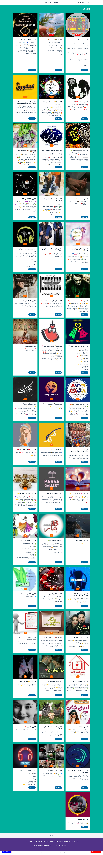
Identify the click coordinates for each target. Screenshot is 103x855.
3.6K (51, 194)
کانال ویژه (78, 34)
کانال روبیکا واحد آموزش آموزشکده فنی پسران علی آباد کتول (26, 638)
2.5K (78, 244)
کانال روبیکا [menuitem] (56, 2)
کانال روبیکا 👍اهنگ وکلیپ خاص (27, 681)
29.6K (25, 34)
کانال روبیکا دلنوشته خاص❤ (81, 638)
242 (25, 488)
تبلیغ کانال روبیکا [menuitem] (48, 2)
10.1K (51, 145)
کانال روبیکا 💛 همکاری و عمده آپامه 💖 (52, 346)
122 (51, 632)
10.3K (78, 145)
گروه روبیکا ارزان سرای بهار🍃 (55, 540)
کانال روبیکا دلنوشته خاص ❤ (55, 681)
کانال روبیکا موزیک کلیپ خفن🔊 (27, 249)
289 (77, 488)
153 (51, 589)
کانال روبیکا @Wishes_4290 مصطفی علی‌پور (53, 727)
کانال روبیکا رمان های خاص (29, 301)
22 (25, 766)
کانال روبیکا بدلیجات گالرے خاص (28, 40)
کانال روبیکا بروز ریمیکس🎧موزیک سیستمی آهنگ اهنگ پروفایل (79, 594)
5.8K (25, 145)
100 (51, 676)
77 (77, 722)
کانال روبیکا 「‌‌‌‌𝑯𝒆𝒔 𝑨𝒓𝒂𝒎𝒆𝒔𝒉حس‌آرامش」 (51, 150)
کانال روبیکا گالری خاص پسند (54, 594)
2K (77, 296)
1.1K (77, 341)
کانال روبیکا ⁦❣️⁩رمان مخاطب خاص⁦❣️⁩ (52, 638)
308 (25, 444)
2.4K (25, 244)
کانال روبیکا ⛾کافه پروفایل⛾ (29, 199)
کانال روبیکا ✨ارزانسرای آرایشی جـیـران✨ (80, 249)
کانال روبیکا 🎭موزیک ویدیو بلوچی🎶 (52, 102)
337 (25, 399)
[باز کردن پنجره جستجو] (14, 2)
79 (25, 676)
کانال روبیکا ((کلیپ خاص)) (81, 540)
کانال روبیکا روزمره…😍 (30, 727)
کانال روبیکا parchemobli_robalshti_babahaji (79, 450)
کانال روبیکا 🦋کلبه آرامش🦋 (55, 40)
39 (25, 722)
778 (51, 341)
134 (77, 632)
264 (51, 488)
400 (51, 399)
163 (77, 589)
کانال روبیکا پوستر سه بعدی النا (80, 681)
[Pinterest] (50, 835)
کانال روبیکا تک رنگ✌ (56, 449)
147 (25, 589)
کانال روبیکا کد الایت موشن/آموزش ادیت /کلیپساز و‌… (78, 771)
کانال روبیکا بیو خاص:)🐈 (81, 199)
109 (25, 632)
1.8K (51, 296)
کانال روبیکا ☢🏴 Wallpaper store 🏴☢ (52, 404)
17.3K (25, 97)
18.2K (78, 97)
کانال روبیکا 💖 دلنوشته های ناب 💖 (79, 493)
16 (77, 814)
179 (51, 535)
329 (77, 444)
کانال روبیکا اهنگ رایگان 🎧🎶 (28, 771)
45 (51, 722)
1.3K (25, 296)
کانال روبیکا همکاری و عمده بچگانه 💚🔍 (78, 346)
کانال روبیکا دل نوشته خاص (29, 346)
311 (51, 444)
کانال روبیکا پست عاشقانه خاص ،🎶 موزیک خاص (53, 199)
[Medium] (52, 835)
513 (25, 341)
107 (77, 676)
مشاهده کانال (84, 70)
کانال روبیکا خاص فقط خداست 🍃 (79, 150)
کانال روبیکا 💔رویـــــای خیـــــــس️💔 (77, 301)
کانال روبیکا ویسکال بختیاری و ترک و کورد (51, 301)
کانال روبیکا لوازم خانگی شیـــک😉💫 (26, 493)
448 (78, 399)
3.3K (25, 194)
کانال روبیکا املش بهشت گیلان (28, 594)
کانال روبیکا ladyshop (82, 727)
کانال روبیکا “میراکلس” (82, 819)
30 (51, 766)
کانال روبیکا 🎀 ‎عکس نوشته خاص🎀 (26, 449)
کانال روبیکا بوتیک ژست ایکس (28, 540)
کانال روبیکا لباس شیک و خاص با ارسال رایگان (52, 249)
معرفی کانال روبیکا (83, 2)
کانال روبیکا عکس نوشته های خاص (53, 771)
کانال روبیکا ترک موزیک (82, 40)
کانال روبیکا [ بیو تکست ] (29, 404)
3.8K (78, 194)
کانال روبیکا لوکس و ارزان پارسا (54, 493)
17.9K (52, 97)
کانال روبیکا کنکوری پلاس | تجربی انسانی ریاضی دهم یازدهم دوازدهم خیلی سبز (25, 102)
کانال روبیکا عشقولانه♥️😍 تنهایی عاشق (78, 102)
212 (77, 535)
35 (77, 766)
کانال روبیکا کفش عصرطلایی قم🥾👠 (79, 404)
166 (25, 535)
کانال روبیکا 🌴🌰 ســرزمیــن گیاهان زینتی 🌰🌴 (26, 151)
